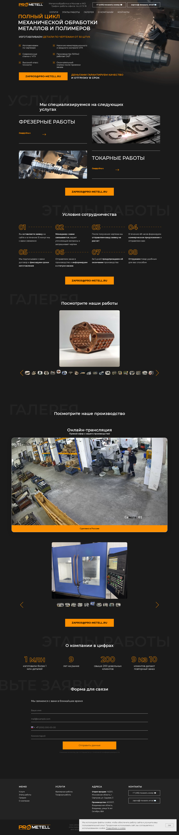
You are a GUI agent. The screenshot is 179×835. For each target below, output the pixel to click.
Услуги (53, 12)
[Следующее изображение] (157, 373)
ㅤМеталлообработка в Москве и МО (67, 3)
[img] (126, 129)
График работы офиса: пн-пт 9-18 (69, 6)
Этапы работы (71, 12)
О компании (105, 12)
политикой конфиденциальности (106, 752)
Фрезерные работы (47, 122)
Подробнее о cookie (116, 828)
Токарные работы (118, 158)
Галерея (89, 12)
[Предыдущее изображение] (21, 373)
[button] (109, 4)
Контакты (124, 12)
